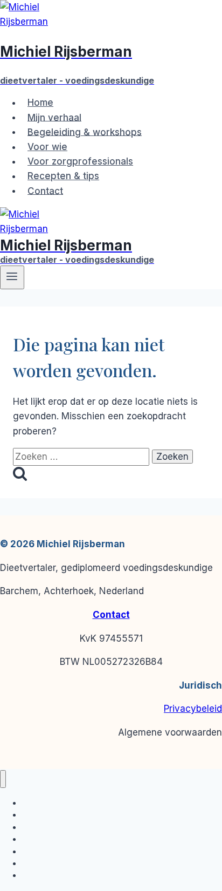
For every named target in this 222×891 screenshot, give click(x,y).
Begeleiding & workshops (84, 131)
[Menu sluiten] (3, 779)
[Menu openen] (12, 277)
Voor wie (47, 146)
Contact (45, 190)
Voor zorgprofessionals (80, 161)
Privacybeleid (193, 708)
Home (40, 102)
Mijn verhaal (54, 117)
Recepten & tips (63, 176)
